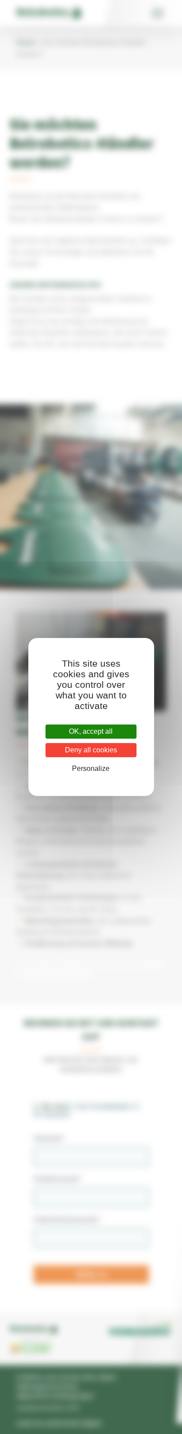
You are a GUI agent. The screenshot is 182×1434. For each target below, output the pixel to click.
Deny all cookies (91, 750)
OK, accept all (91, 731)
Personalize (91, 768)
